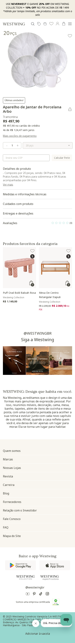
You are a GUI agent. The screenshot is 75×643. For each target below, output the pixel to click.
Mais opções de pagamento (20, 136)
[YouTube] (27, 594)
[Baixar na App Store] (55, 565)
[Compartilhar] (70, 109)
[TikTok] (41, 594)
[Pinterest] (34, 594)
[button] (51, 24)
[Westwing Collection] (25, 577)
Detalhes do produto (34, 176)
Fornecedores (12, 502)
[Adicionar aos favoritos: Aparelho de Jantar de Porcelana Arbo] (70, 36)
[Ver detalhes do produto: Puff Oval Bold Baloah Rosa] (19, 267)
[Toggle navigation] (70, 24)
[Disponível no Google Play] (20, 565)
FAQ (5, 527)
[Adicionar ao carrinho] (32, 283)
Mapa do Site (12, 536)
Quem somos (12, 451)
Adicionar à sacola (37, 634)
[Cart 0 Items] (64, 24)
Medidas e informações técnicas (24, 194)
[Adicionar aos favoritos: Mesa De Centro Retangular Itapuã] (68, 251)
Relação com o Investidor (20, 510)
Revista (8, 476)
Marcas (8, 459)
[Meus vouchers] (39, 24)
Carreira (8, 485)
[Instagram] (47, 594)
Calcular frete (62, 157)
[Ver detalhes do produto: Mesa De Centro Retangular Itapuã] (55, 267)
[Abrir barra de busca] (33, 24)
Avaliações (37, 224)
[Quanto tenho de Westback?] (45, 24)
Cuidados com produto (18, 204)
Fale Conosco (12, 519)
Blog (6, 493)
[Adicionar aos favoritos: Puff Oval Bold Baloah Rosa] (32, 251)
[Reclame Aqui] (55, 602)
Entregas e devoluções (18, 213)
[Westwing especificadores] (49, 577)
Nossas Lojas (12, 468)
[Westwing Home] (14, 23)
